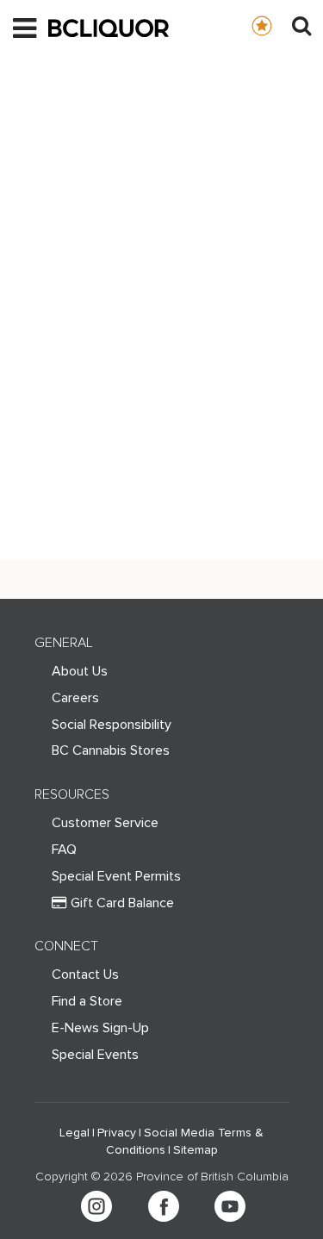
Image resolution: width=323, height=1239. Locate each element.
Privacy (116, 1133)
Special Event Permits (116, 876)
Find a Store (87, 1001)
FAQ (64, 849)
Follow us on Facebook (163, 1206)
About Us (80, 671)
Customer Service (105, 823)
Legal (74, 1133)
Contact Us (85, 974)
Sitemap (195, 1150)
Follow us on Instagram (96, 1206)
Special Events (95, 1055)
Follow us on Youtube (230, 1206)
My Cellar (279, 25)
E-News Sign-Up (100, 1028)
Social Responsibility (111, 725)
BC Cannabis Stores (111, 750)
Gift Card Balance (122, 903)
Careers (75, 698)
